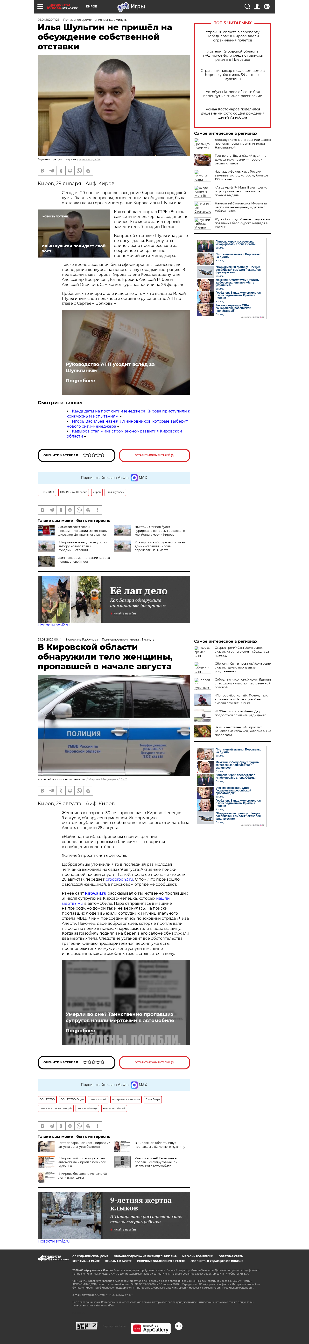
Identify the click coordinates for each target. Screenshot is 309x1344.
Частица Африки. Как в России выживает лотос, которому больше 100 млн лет (241, 175)
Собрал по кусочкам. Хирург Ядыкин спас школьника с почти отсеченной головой (243, 683)
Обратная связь (231, 1256)
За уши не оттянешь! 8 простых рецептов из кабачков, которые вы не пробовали (243, 731)
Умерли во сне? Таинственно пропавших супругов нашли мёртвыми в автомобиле (120, 1017)
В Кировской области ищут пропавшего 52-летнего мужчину (160, 1144)
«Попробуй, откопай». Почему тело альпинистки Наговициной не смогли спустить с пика (241, 699)
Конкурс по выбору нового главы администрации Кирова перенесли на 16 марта (160, 546)
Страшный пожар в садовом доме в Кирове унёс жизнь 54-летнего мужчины (233, 75)
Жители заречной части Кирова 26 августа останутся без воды (84, 1144)
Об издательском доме (90, 1256)
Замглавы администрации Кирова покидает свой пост (84, 559)
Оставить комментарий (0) (155, 455)
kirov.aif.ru (95, 893)
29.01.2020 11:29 (48, 19)
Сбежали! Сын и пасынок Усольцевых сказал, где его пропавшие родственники (243, 667)
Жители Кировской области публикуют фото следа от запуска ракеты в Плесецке (233, 55)
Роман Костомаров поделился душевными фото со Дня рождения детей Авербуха (232, 113)
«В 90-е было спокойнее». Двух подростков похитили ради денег (240, 713)
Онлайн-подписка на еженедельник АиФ (145, 1256)
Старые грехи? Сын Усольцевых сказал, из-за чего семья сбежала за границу (242, 651)
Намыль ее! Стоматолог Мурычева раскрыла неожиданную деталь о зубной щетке (241, 207)
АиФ (123, 779)
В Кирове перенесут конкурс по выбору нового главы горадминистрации (82, 546)
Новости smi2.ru (54, 625)
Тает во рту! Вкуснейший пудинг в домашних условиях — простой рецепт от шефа (240, 159)
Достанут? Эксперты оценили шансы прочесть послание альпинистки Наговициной (243, 143)
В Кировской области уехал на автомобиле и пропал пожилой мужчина (82, 1162)
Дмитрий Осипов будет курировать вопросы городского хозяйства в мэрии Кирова (160, 530)
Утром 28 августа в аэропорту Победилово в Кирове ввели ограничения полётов (233, 36)
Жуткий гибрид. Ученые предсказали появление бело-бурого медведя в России (243, 223)
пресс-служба (89, 159)
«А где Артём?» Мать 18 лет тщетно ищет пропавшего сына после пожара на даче (241, 191)
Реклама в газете (118, 1261)
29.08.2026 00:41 (50, 639)
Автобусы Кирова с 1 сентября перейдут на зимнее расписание (232, 94)
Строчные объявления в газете (161, 1261)
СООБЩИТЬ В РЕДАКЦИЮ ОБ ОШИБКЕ (216, 1261)
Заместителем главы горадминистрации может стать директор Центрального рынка (82, 530)
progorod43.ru (119, 879)
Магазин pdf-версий (197, 1256)
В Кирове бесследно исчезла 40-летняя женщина (83, 1175)
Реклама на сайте (86, 1261)
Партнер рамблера (114, 1326)
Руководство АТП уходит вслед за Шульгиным (110, 367)
